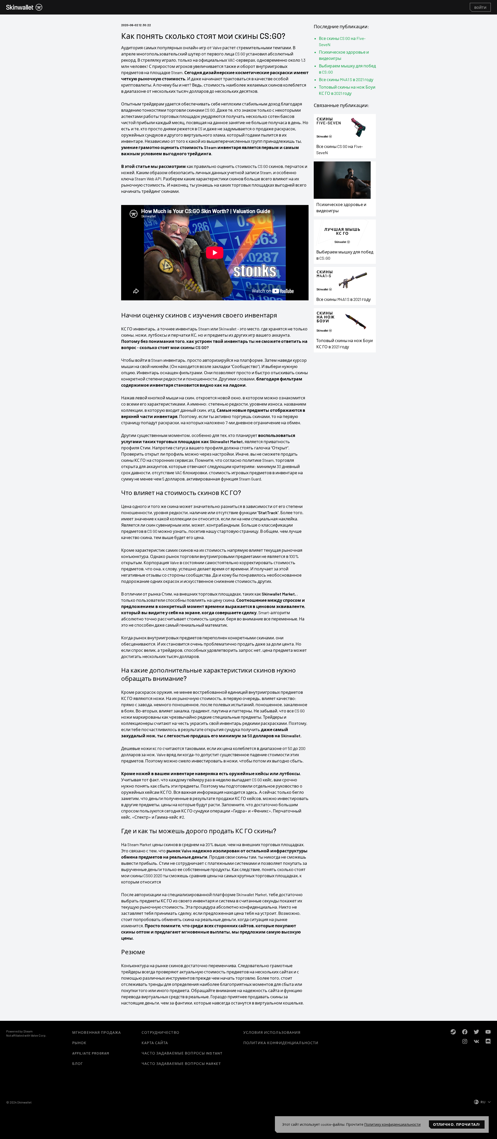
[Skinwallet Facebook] (464, 1032)
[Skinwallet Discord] (488, 1041)
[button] (24, 7)
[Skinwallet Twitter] (476, 1032)
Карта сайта (155, 1043)
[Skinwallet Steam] (453, 1032)
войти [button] (480, 7)
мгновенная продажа (96, 1032)
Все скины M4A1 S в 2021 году (346, 79)
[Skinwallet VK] (476, 1041)
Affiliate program (90, 1053)
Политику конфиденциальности (392, 1124)
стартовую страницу (237, 531)
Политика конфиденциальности (280, 1043)
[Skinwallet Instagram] (464, 1041)
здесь (251, 792)
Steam (28, 1031)
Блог (77, 1063)
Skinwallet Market (226, 441)
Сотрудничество (160, 1032)
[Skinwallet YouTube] (488, 1032)
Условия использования (272, 1032)
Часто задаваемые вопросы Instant (182, 1053)
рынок (79, 1043)
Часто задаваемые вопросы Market (181, 1063)
